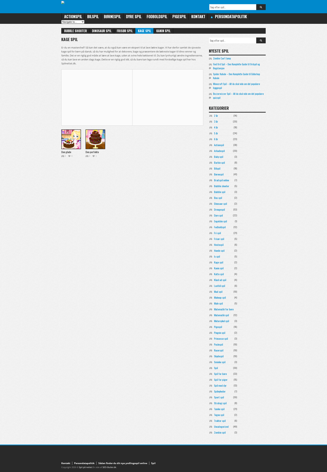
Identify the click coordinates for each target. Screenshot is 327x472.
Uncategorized (221, 426)
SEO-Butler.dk (109, 467)
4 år (216, 127)
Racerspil (218, 350)
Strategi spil (220, 403)
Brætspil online (221, 180)
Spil (216, 368)
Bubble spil (219, 192)
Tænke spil (219, 409)
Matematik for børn (224, 309)
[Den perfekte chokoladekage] (95, 139)
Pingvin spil (219, 333)
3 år (216, 121)
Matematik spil (221, 315)
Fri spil (217, 233)
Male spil (218, 303)
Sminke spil (219, 362)
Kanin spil (163, 31)
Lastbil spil (219, 286)
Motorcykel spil (221, 321)
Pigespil (179, 16)
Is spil (217, 256)
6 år (216, 139)
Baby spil (218, 157)
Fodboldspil (157, 16)
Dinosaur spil (102, 31)
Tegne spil (219, 415)
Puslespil (218, 344)
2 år (216, 116)
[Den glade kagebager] (71, 139)
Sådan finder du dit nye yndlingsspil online (122, 463)
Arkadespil (219, 151)
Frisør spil (125, 31)
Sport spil (219, 397)
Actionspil (73, 16)
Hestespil (218, 245)
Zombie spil (220, 432)
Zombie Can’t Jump (222, 58)
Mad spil (218, 292)
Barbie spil (219, 162)
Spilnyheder (220, 391)
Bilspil (93, 16)
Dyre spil (134, 16)
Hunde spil (219, 250)
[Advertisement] (95, 96)
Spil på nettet (85, 467)
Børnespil (112, 16)
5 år (216, 133)
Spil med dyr (220, 385)
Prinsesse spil (221, 338)
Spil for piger (220, 380)
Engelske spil (220, 221)
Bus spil (218, 198)
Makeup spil (220, 297)
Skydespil (218, 356)
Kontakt (198, 16)
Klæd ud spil (220, 280)
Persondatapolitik (84, 463)
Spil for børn (220, 374)
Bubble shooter (75, 31)
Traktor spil (220, 421)
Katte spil (219, 274)
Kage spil (144, 31)
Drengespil (219, 209)
